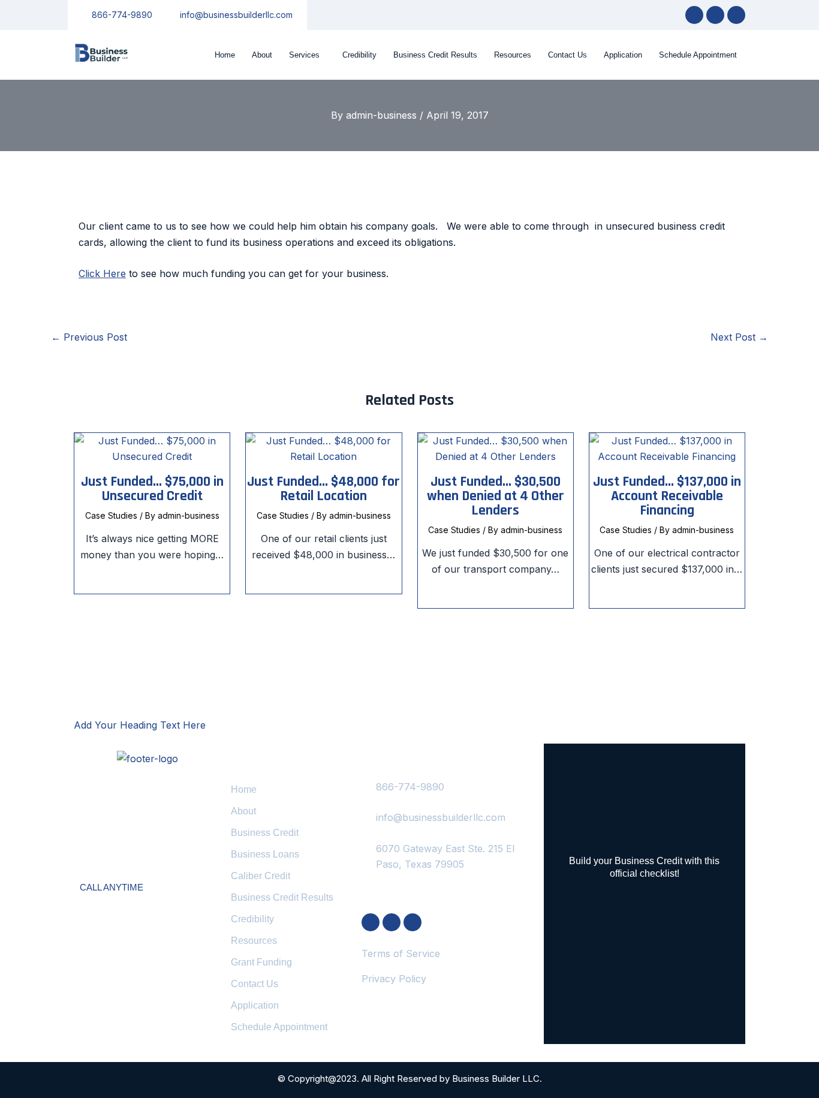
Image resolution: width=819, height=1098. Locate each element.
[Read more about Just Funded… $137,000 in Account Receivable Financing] (667, 448)
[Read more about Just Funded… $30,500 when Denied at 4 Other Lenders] (495, 448)
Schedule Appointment (698, 54)
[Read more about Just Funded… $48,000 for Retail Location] (323, 448)
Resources (512, 54)
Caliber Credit (260, 876)
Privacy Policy (394, 979)
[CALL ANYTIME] (89, 868)
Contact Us (567, 54)
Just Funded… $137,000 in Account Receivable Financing (667, 496)
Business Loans (265, 854)
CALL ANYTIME (111, 887)
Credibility (359, 54)
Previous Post (89, 337)
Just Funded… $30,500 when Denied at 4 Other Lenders (495, 496)
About (262, 54)
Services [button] (304, 54)
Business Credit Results (435, 54)
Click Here (102, 273)
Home (225, 54)
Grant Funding (261, 962)
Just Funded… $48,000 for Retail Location (323, 489)
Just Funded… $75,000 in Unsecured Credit (152, 489)
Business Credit (265, 833)
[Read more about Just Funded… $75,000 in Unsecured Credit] (152, 448)
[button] (307, 55)
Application (623, 54)
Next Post (739, 337)
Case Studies (111, 515)
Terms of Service (401, 953)
